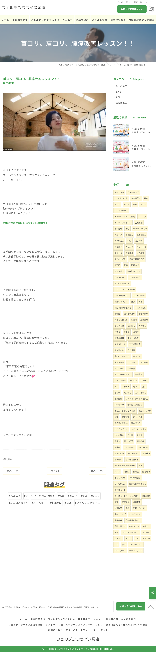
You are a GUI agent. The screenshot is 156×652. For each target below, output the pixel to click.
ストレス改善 (120, 380)
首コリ (143, 204)
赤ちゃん (118, 538)
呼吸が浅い (143, 313)
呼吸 (129, 240)
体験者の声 (121, 103)
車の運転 (118, 228)
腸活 (127, 508)
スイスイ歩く (140, 392)
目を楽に (144, 380)
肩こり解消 (128, 441)
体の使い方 (143, 447)
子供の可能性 (134, 477)
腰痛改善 (140, 441)
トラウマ (146, 532)
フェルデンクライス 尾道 (125, 410)
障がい (128, 538)
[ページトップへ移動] (151, 606)
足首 (144, 386)
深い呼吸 (138, 240)
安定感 (134, 319)
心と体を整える (132, 459)
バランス (137, 356)
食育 (116, 502)
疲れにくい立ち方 (122, 356)
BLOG (10, 459)
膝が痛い (118, 459)
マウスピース (120, 344)
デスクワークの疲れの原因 (137, 398)
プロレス (142, 216)
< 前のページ (11, 471)
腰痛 (146, 198)
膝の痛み (129, 234)
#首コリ (72, 496)
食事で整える (120, 526)
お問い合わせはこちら (132, 8)
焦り (116, 386)
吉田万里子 (136, 198)
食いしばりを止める (123, 374)
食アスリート (120, 490)
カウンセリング (135, 544)
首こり (117, 471)
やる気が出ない (121, 423)
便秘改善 (118, 520)
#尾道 (68, 503)
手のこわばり (120, 477)
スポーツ (146, 526)
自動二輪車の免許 (136, 259)
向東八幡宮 (119, 338)
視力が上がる (120, 259)
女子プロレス (120, 277)
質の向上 (133, 380)
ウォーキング (133, 192)
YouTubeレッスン (140, 228)
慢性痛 (117, 447)
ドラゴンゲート (121, 429)
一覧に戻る (54, 471)
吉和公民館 (119, 453)
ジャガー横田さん (122, 295)
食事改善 (137, 502)
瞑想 (140, 301)
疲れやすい (134, 526)
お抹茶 (136, 332)
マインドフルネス (138, 429)
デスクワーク (134, 277)
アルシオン (119, 271)
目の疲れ (144, 362)
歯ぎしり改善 (133, 338)
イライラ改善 (134, 514)
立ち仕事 (131, 350)
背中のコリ (119, 404)
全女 (133, 301)
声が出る (129, 247)
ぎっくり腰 (137, 417)
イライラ (125, 386)
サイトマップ (100, 629)
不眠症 (117, 313)
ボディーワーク (135, 550)
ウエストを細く (121, 210)
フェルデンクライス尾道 (125, 289)
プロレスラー (120, 550)
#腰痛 (84, 496)
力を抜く (142, 325)
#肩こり (95, 496)
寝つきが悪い (129, 313)
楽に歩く (127, 392)
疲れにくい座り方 (122, 283)
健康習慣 (125, 502)
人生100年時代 (139, 295)
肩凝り (117, 441)
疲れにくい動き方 (135, 404)
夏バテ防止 (119, 368)
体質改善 (118, 508)
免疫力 (126, 471)
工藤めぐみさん (121, 301)
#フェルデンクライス (87, 503)
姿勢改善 (131, 368)
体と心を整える (121, 319)
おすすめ (146, 538)
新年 (126, 265)
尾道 (116, 532)
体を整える (119, 240)
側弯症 (136, 471)
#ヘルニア (15, 496)
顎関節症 (129, 253)
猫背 (135, 204)
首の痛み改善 (133, 453)
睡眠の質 (146, 495)
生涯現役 (138, 222)
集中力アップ (120, 514)
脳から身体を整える (137, 483)
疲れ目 (126, 204)
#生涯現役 (56, 503)
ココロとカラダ (121, 198)
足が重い (146, 453)
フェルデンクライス (130, 532)
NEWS (5, 459)
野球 (127, 228)
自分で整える (120, 483)
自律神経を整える (133, 520)
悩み (124, 544)
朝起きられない (139, 508)
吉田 (140, 465)
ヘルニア (118, 234)
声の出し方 (136, 423)
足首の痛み (141, 234)
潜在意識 (138, 374)
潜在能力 (146, 471)
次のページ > (97, 471)
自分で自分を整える (123, 307)
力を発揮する (134, 344)
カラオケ (118, 247)
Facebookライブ (134, 271)
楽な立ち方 (119, 362)
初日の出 (135, 265)
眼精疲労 (118, 398)
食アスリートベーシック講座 (127, 495)
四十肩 (130, 435)
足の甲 (117, 392)
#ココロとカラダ (18, 503)
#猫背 (61, 496)
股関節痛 (144, 319)
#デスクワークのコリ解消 (39, 496)
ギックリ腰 (119, 325)
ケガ (116, 544)
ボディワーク (129, 447)
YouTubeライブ (145, 410)
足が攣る (131, 325)
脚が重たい (119, 350)
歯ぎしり (118, 253)
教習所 (117, 265)
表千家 (126, 332)
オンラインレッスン (123, 222)
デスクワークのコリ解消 (125, 216)
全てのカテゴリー (125, 86)
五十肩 (139, 435)
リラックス (132, 362)
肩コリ (136, 386)
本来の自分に (140, 307)
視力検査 (140, 253)
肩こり (117, 204)
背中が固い (119, 435)
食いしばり (141, 247)
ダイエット (119, 192)
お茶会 (117, 332)
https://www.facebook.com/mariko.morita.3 (25, 223)
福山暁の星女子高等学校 (125, 465)
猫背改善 (125, 417)
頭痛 (116, 417)
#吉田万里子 (39, 503)
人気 (137, 538)
